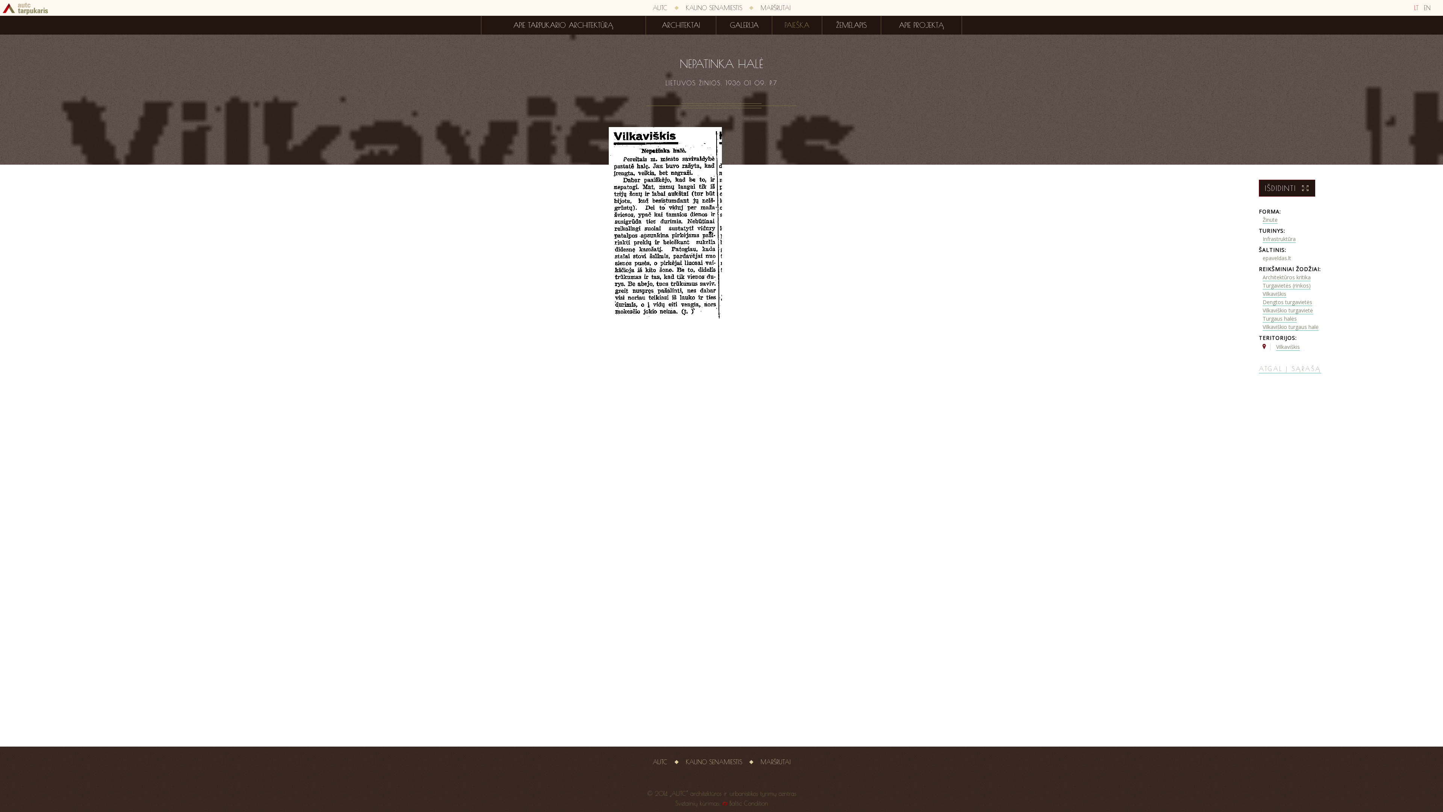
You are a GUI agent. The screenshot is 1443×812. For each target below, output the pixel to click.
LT (1416, 8)
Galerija (744, 25)
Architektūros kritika (1287, 277)
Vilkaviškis (1274, 293)
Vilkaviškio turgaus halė (1291, 326)
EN (1427, 8)
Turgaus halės (1280, 318)
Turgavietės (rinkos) (1287, 285)
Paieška (797, 25)
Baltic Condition (748, 803)
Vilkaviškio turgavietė (1288, 310)
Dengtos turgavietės (1287, 302)
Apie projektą (921, 25)
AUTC (660, 8)
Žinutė (1270, 219)
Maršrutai (776, 8)
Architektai (681, 25)
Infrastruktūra (1279, 238)
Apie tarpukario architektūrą (563, 25)
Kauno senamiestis (714, 8)
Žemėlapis (851, 25)
